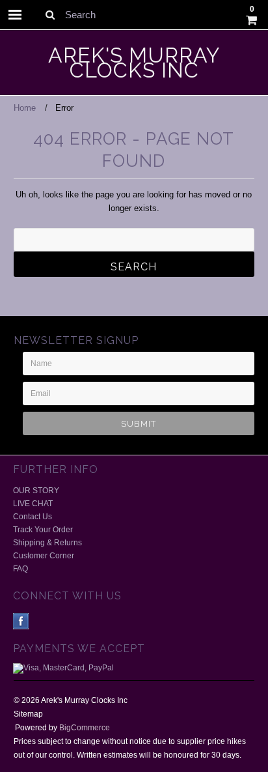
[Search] (49, 14)
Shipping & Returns (47, 542)
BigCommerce (84, 727)
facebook (21, 621)
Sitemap (28, 714)
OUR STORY (36, 490)
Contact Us (32, 516)
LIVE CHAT (33, 503)
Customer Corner (43, 555)
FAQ (20, 568)
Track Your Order (43, 529)
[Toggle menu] (15, 14)
